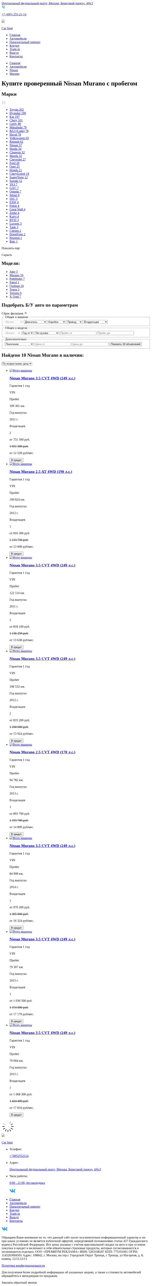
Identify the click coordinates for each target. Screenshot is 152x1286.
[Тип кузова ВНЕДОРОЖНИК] (47, 333)
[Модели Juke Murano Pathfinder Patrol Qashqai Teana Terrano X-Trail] (13, 333)
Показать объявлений (125, 344)
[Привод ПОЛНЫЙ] (74, 321)
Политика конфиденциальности (23, 1265)
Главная (15, 35)
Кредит (14, 45)
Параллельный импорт (25, 42)
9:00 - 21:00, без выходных (27, 1182)
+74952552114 (19, 1156)
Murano (14, 73)
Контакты (16, 56)
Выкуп (14, 52)
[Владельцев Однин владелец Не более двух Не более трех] (95, 321)
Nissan (14, 70)
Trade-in (15, 49)
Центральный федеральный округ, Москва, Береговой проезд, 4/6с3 (47, 3)
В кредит (16, 460)
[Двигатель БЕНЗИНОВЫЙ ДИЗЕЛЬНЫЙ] (36, 321)
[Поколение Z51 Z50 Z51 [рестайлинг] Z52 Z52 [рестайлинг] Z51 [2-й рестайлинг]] (19, 344)
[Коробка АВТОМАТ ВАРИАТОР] (57, 321)
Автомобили (18, 38)
